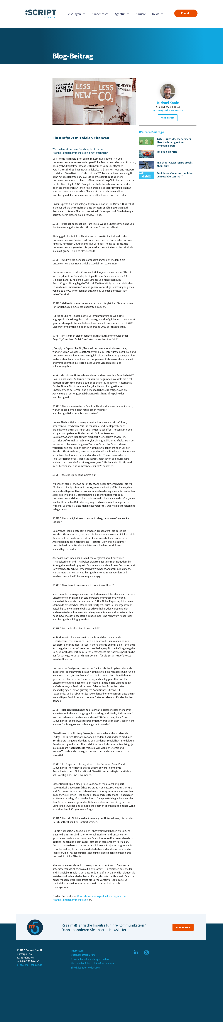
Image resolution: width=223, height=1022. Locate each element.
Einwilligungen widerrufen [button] (85, 967)
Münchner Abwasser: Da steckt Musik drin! (175, 164)
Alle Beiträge (168, 117)
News (155, 14)
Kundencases (100, 14)
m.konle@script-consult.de (168, 110)
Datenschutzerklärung (83, 955)
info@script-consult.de (29, 965)
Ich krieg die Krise (167, 152)
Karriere (141, 14)
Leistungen (74, 14)
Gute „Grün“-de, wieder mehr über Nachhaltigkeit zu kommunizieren (174, 142)
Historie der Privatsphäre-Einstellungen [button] (93, 963)
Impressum (77, 950)
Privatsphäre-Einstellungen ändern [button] (90, 959)
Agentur (120, 14)
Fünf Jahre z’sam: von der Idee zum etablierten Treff (175, 174)
